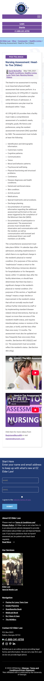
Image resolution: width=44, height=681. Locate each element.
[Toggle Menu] (39, 17)
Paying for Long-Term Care (17, 602)
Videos (9, 77)
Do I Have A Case (13, 616)
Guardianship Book (14, 609)
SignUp (22, 27)
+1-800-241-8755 (22, 31)
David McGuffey (15, 71)
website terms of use (22, 500)
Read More (6, 542)
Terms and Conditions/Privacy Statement (24, 669)
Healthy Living (31, 73)
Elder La (5, 587)
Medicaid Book (12, 613)
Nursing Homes (26, 75)
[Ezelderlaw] (22, 14)
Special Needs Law (10, 590)
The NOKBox (11, 619)
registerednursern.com (15, 439)
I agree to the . (16, 501)
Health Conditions (16, 73)
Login (22, 24)
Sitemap (25, 668)
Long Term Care (12, 75)
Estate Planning (12, 606)
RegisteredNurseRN (14, 435)
